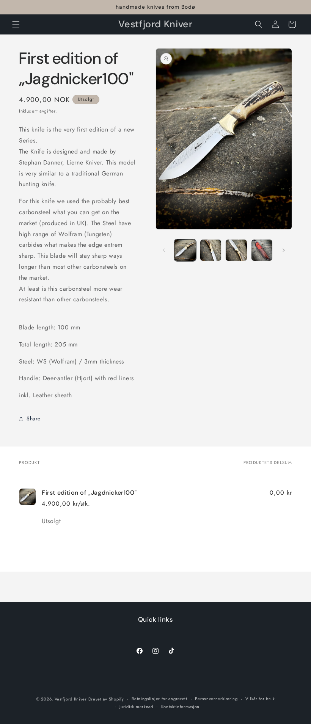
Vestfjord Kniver (71, 699)
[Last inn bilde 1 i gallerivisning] (185, 250)
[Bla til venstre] (164, 250)
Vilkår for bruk (260, 699)
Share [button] (34, 418)
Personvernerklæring (216, 699)
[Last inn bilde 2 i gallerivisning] (211, 250)
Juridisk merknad (136, 707)
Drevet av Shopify (106, 699)
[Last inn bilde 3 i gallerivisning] (236, 250)
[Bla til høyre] (283, 250)
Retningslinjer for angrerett (159, 699)
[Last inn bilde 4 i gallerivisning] (262, 250)
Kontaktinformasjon (180, 707)
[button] (16, 24)
